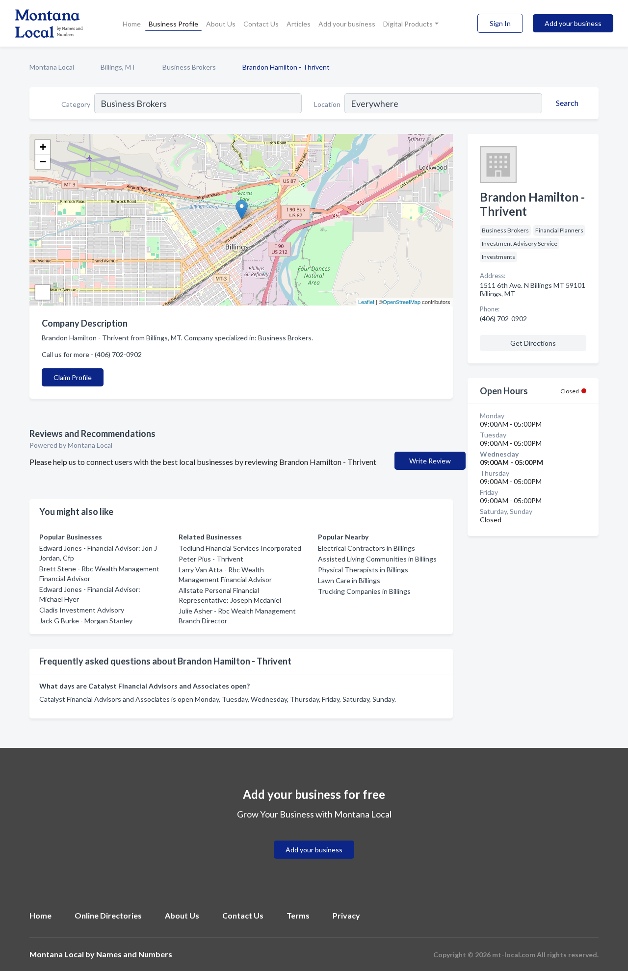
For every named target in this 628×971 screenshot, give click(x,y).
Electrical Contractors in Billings (366, 548)
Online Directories (108, 915)
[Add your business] (314, 838)
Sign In (500, 23)
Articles (299, 24)
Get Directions (533, 343)
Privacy (346, 915)
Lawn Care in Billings (349, 580)
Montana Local (51, 67)
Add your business (346, 24)
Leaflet (366, 302)
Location (327, 104)
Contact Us (261, 24)
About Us (221, 24)
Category (75, 104)
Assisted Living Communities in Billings (377, 559)
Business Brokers (189, 67)
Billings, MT (118, 67)
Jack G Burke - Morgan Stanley (85, 620)
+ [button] (43, 147)
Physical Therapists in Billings (363, 569)
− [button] (43, 161)
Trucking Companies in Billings (364, 591)
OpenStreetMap (401, 302)
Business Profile (173, 24)
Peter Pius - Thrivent (211, 559)
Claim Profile (72, 377)
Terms (298, 915)
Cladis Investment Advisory (81, 610)
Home (132, 24)
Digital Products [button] (408, 24)
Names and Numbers (134, 954)
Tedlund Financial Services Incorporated (240, 548)
